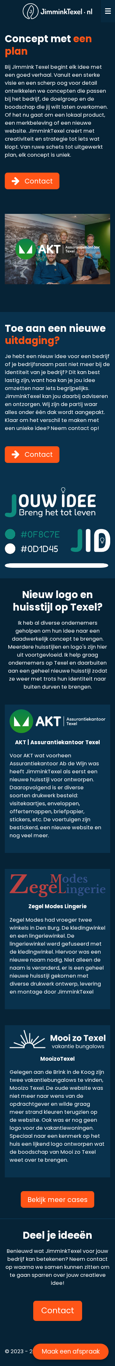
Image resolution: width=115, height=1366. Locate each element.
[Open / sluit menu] (108, 11)
